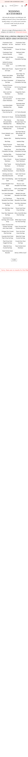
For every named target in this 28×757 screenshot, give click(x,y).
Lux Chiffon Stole (20, 65)
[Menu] (2, 6)
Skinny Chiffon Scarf (20, 252)
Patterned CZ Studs (7, 117)
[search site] (5, 6)
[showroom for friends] (22, 6)
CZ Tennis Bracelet (20, 112)
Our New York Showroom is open (14, 1)
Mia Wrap (7, 141)
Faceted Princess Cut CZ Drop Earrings (7, 87)
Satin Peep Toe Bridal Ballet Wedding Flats (20, 75)
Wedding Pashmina (20, 138)
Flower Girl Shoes (20, 49)
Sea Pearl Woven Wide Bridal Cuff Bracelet (20, 133)
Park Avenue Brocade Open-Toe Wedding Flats (20, 121)
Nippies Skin (7, 138)
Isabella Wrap (20, 141)
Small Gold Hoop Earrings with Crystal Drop (7, 219)
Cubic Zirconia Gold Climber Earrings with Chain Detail (7, 226)
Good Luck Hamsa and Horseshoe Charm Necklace (7, 98)
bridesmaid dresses (21, 32)
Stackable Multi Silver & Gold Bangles (20, 105)
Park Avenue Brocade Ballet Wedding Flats (7, 121)
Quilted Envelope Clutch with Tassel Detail (7, 63)
